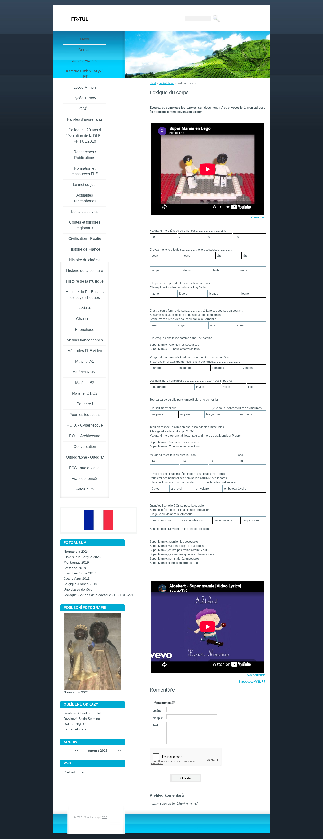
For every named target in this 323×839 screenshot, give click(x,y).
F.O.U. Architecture (84, 436)
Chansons (84, 319)
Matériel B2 (84, 383)
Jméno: (157, 710)
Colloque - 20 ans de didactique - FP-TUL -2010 (99, 595)
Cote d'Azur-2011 (77, 578)
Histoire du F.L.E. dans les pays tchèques (85, 295)
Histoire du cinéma (84, 260)
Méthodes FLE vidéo (84, 351)
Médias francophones (85, 340)
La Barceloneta (75, 729)
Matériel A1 (84, 361)
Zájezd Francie (84, 60)
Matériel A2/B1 (84, 372)
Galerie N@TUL (75, 724)
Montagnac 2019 (76, 562)
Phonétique (84, 329)
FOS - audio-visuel (84, 468)
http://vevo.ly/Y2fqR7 (252, 681)
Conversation (85, 447)
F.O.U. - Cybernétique (85, 425)
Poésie (85, 308)
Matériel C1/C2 (84, 393)
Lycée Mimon (166, 83)
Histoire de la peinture (84, 271)
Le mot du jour (85, 185)
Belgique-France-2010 (80, 584)
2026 (104, 750)
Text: (156, 725)
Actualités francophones (84, 198)
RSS (104, 817)
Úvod (153, 83)
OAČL (84, 109)
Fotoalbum (85, 489)
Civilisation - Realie (84, 239)
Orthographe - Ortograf (85, 457)
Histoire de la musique (85, 281)
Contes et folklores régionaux (84, 225)
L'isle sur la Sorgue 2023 (82, 557)
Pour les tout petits (84, 415)
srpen (92, 750)
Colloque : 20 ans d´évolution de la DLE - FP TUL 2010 (84, 135)
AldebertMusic (256, 675)
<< (77, 750)
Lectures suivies (84, 212)
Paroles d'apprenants (85, 119)
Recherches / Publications (85, 155)
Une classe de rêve (78, 589)
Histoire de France (84, 249)
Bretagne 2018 (75, 568)
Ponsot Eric (258, 217)
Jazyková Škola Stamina (82, 718)
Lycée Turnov (85, 98)
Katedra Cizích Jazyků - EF (85, 74)
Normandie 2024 (76, 551)
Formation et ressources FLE (84, 171)
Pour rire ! (85, 404)
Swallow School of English (83, 713)
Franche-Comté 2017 (80, 573)
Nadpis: (158, 718)
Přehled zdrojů (74, 772)
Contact (84, 50)
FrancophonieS (85, 479)
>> (119, 750)
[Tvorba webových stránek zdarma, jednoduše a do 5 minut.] (98, 818)
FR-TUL (79, 19)
